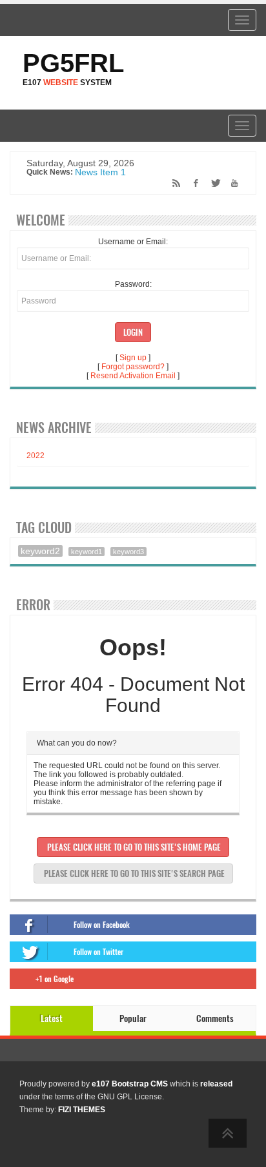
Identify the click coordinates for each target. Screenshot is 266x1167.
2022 (35, 455)
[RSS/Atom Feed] (173, 183)
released (216, 1083)
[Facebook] (192, 183)
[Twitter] (211, 183)
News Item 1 (100, 173)
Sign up (133, 357)
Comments (215, 1018)
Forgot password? (133, 366)
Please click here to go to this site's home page (133, 847)
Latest (52, 1018)
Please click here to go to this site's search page (133, 873)
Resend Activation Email (133, 375)
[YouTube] (231, 183)
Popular (133, 1018)
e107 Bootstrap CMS (130, 1083)
